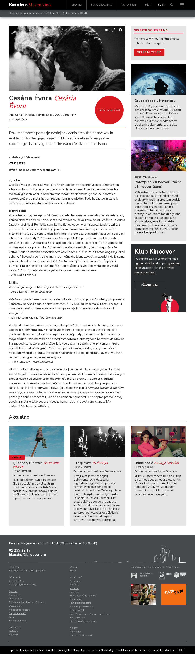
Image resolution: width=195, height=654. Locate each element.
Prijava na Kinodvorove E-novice (27, 602)
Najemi (74, 628)
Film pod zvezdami (80, 603)
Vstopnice (128, 4)
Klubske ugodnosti (19, 609)
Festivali (74, 592)
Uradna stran (17, 163)
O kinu (73, 567)
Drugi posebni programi (83, 621)
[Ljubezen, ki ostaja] (36, 441)
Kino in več (76, 577)
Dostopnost (15, 598)
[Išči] (171, 5)
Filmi (148, 4)
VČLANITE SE (149, 285)
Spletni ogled (149, 52)
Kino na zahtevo (17, 620)
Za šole (74, 584)
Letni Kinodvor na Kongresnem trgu (89, 614)
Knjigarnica (15, 627)
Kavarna (13, 634)
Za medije (75, 631)
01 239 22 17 (20, 550)
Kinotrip (74, 588)
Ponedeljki (76, 599)
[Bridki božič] (158, 441)
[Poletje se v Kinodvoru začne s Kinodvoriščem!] (158, 155)
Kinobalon (75, 581)
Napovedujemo (101, 4)
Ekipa (73, 570)
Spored (76, 4)
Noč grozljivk (77, 610)
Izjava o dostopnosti (81, 635)
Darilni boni (15, 606)
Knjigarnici (52, 170)
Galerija (13, 631)
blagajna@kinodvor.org (27, 554)
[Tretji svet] (97, 441)
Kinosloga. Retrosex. (81, 606)
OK (181, 650)
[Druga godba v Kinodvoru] (158, 79)
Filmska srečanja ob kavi (83, 595)
